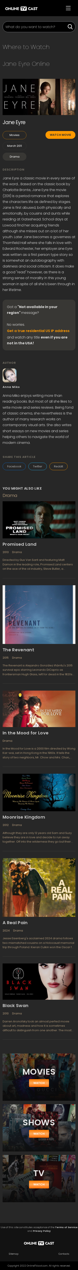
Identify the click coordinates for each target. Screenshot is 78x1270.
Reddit (58, 466)
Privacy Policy (42, 1231)
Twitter (37, 466)
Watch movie (60, 135)
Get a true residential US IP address (38, 331)
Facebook (14, 466)
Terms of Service (66, 1227)
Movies (15, 135)
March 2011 (14, 146)
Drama (15, 157)
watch (39, 1083)
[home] (21, 8)
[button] (68, 8)
